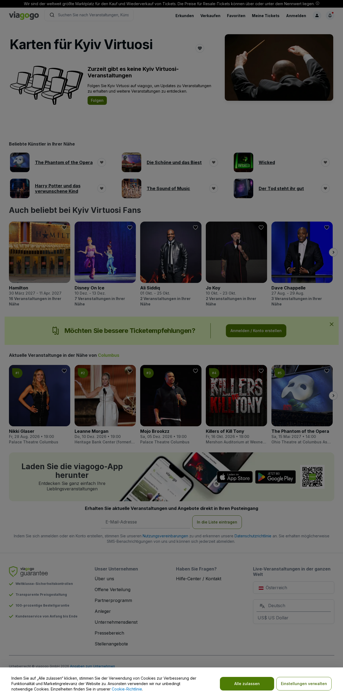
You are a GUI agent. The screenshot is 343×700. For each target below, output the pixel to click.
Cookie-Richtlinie (127, 689)
